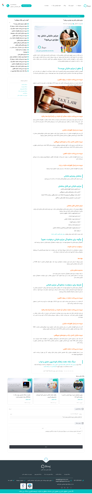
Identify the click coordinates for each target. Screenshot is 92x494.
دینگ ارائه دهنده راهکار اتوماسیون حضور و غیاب (18, 71)
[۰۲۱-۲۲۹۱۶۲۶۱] (7, 5)
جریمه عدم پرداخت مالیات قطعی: (19, 36)
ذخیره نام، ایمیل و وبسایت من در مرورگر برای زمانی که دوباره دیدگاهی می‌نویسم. (63, 431)
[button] (9, 22)
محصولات (79, 5)
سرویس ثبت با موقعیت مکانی (22, 95)
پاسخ (11, 414)
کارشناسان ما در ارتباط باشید (50, 367)
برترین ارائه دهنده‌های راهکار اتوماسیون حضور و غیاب (63, 365)
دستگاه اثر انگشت (24, 84)
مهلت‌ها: (25, 52)
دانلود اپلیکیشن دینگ (56, 5)
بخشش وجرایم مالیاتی (22, 40)
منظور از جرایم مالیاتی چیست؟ (20, 24)
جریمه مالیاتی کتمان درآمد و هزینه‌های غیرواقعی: (18, 33)
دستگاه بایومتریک (24, 87)
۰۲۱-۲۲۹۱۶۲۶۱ (13, 5)
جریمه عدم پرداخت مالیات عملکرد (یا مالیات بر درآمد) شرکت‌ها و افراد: (18, 29)
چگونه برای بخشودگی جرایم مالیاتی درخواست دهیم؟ (18, 47)
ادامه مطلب (80, 399)
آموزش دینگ (70, 5)
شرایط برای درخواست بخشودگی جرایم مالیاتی (18, 57)
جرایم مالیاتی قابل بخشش (21, 45)
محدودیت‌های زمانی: (22, 54)
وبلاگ (65, 5)
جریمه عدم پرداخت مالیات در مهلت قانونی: (18, 26)
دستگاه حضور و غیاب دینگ (22, 91)
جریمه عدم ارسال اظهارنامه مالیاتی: (19, 31)
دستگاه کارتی (25, 93)
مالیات (83, 16)
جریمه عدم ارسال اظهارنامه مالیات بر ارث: (18, 38)
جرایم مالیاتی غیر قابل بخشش (20, 43)
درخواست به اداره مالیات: (21, 50)
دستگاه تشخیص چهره (23, 89)
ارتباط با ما (46, 5)
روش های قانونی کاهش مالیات (58, 234)
